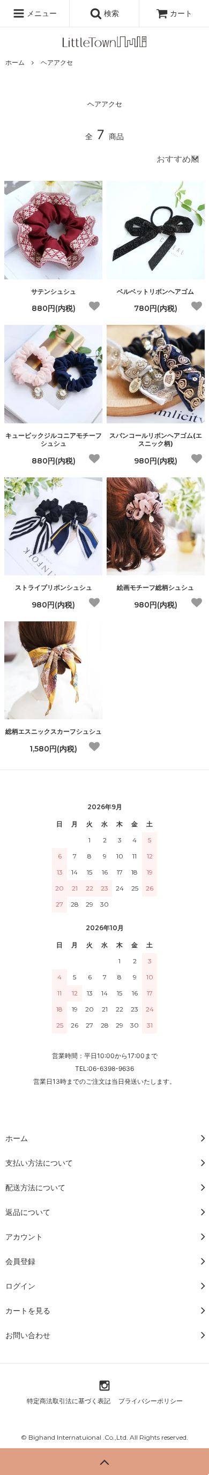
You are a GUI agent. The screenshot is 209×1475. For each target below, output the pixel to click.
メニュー (41, 13)
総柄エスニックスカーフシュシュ (53, 731)
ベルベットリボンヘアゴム (155, 291)
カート (181, 13)
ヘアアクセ (57, 62)
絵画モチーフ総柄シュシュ (155, 587)
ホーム (15, 62)
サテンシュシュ (53, 291)
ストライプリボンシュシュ (53, 587)
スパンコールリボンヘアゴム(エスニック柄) (155, 439)
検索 (110, 13)
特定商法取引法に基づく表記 (68, 1401)
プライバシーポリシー (150, 1401)
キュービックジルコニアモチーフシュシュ (53, 439)
